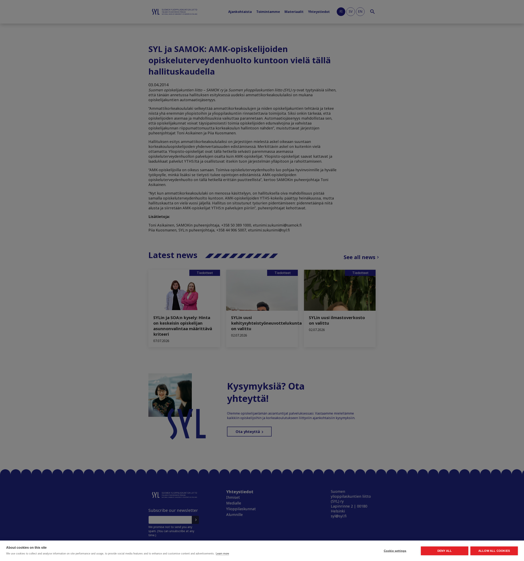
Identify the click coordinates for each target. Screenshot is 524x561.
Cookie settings (395, 550)
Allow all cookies (494, 550)
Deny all (444, 550)
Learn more (222, 553)
